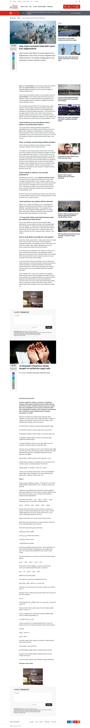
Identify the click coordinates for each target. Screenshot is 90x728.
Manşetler (19, 1)
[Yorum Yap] (13, 68)
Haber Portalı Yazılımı (16, 726)
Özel (30, 6)
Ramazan (50, 6)
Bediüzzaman (42, 6)
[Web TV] (76, 1)
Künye (36, 721)
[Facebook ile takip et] (68, 722)
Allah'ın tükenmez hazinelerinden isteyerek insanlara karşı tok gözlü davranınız (42, 13)
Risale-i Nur (24, 6)
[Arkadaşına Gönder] (13, 63)
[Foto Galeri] (79, 1)
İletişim (41, 721)
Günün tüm (75, 13)
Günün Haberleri (26, 1)
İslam (35, 6)
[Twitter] (13, 56)
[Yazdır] (13, 66)
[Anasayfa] (10, 1)
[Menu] (65, 6)
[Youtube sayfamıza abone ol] (75, 722)
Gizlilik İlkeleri (47, 721)
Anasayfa (32, 721)
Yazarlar (14, 1)
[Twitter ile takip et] (72, 722)
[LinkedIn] (13, 58)
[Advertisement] (6, 38)
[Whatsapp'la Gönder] (13, 61)
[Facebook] (13, 53)
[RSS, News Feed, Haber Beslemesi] (78, 722)
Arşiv (32, 1)
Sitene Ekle (36, 1)
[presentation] (14, 13)
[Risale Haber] (14, 6)
